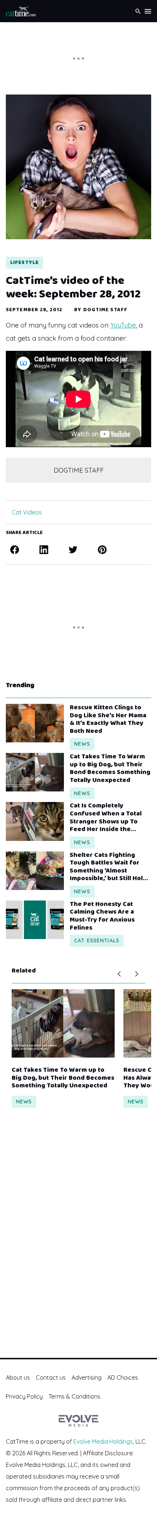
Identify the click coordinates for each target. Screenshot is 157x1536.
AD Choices (122, 1377)
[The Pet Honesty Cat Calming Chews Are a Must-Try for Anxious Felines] (35, 920)
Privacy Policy (24, 1396)
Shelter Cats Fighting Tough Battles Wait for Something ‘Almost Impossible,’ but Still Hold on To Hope (108, 867)
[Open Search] (138, 11)
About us (18, 1377)
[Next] (136, 974)
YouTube (123, 325)
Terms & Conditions (74, 1396)
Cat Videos (27, 512)
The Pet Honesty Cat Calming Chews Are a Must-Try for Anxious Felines (102, 916)
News (82, 744)
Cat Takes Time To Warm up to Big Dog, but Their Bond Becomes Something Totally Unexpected (110, 768)
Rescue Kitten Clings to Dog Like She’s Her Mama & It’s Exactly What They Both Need (108, 719)
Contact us (51, 1377)
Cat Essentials (96, 940)
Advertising (87, 1377)
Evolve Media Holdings (103, 1441)
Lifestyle (24, 262)
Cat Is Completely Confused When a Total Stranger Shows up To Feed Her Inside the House (106, 817)
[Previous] (119, 974)
